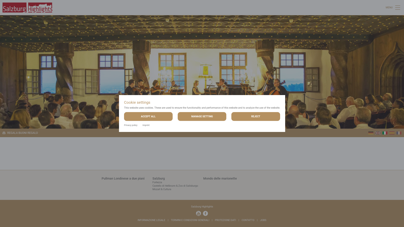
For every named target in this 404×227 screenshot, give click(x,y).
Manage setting (202, 116)
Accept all (148, 116)
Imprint (146, 125)
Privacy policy (130, 125)
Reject (255, 116)
